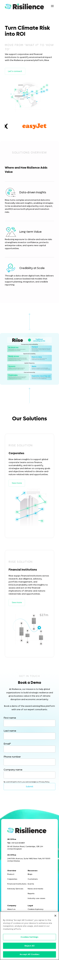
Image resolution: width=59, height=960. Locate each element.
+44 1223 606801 (18, 843)
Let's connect (15, 71)
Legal (30, 905)
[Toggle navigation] (52, 6)
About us (11, 909)
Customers (33, 879)
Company (11, 905)
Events (31, 884)
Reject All (29, 945)
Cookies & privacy (35, 909)
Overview (11, 870)
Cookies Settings (29, 937)
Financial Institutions (16, 884)
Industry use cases (36, 898)
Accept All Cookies (29, 954)
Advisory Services (15, 888)
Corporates (12, 879)
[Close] (55, 915)
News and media (35, 888)
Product (10, 874)
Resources (33, 870)
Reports (31, 893)
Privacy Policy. (44, 782)
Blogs (30, 874)
